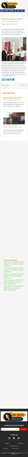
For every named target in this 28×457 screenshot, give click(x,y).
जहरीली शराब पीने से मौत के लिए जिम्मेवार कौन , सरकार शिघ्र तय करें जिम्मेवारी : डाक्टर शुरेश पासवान (14, 264)
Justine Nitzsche (8, 286)
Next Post (24, 85)
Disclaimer (20, 443)
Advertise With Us (14, 446)
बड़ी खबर (6, 11)
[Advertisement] (14, 202)
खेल (15, 11)
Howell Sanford (8, 262)
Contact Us (5, 448)
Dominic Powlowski (9, 280)
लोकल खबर (11, 11)
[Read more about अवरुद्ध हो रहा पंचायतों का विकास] (14, 118)
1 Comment (5, 100)
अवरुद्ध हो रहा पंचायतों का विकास (10, 126)
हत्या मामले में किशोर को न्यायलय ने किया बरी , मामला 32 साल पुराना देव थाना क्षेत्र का (12, 98)
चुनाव (18, 11)
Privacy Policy (15, 448)
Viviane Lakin (7, 268)
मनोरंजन (21, 11)
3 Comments (5, 127)
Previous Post (5, 85)
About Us (7, 443)
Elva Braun (6, 274)
